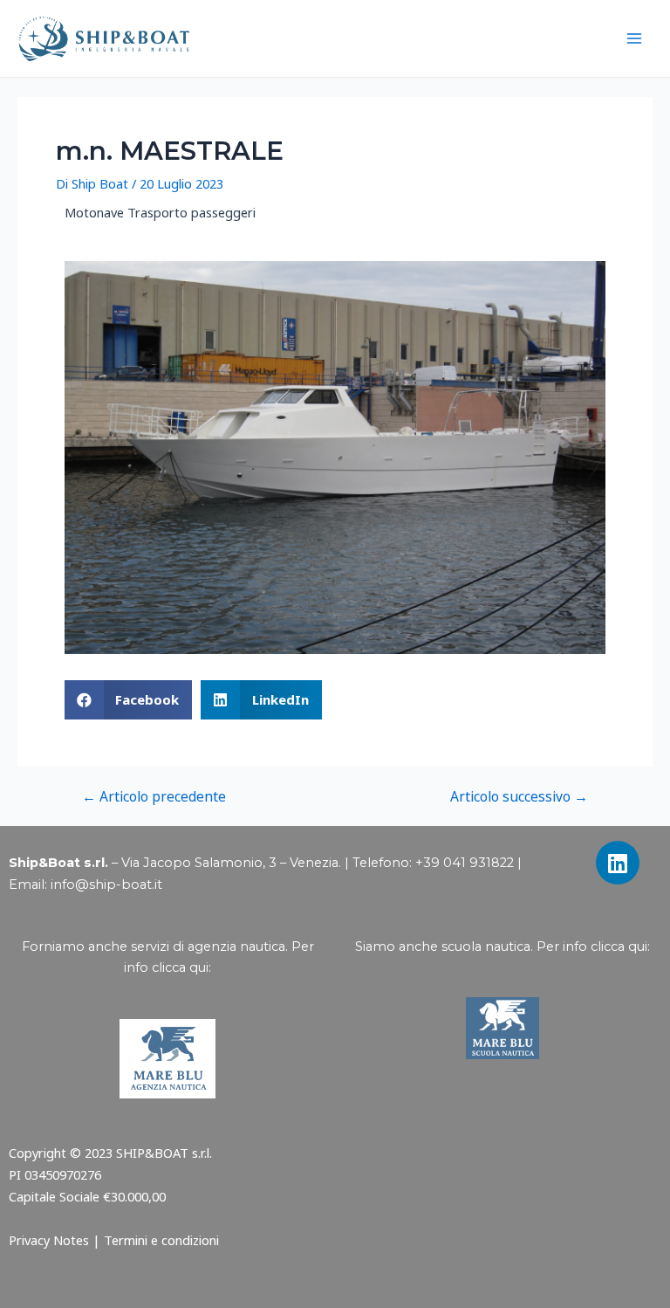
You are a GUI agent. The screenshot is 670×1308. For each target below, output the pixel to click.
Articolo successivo (519, 797)
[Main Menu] (634, 38)
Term (119, 1240)
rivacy (33, 1240)
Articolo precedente (154, 797)
